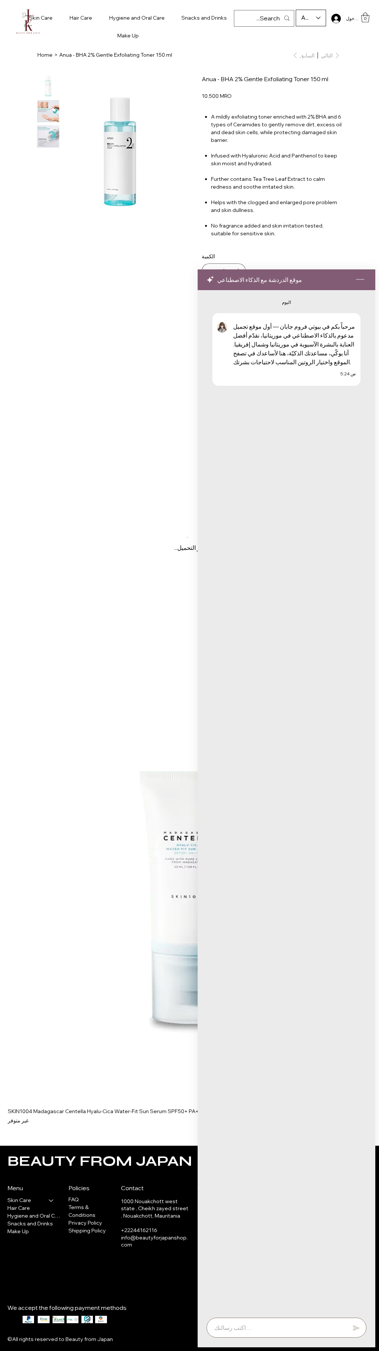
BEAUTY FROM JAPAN (99, 1161)
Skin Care (19, 1200)
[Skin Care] (51, 1200)
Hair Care (18, 1208)
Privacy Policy (85, 1222)
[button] (365, 17)
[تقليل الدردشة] (360, 280)
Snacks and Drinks (30, 1223)
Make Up (18, 1231)
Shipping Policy (87, 1230)
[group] (189, 870)
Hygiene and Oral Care (34, 1215)
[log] (286, 801)
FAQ (73, 1199)
